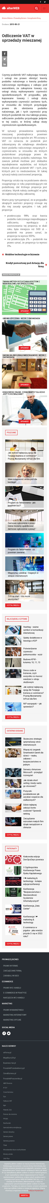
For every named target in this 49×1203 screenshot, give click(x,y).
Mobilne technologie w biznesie (22, 254)
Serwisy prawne (9, 1141)
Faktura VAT (7, 1101)
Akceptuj (24, 1195)
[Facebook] (4, 53)
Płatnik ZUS (7, 1110)
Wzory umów (8, 1154)
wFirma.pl (7, 1053)
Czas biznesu (8, 1092)
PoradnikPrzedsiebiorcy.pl (14, 1068)
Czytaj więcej (13, 605)
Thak (5, 1145)
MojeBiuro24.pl (9, 1058)
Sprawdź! (25, 311)
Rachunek (7, 1123)
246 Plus (6, 1158)
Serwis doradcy (8, 1132)
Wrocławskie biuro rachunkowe (14, 1150)
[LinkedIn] (4, 64)
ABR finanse (7, 1083)
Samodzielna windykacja (12, 1127)
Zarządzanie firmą (34, 18)
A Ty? (5, 1088)
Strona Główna (7, 18)
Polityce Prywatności (35, 1191)
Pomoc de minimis (10, 1114)
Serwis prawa (8, 1136)
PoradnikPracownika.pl (12, 1079)
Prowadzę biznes (20, 18)
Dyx (4, 1096)
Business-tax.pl (9, 1063)
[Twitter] (4, 58)
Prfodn (5, 1119)
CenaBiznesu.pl (9, 1073)
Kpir (4, 1105)
